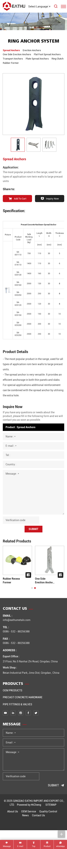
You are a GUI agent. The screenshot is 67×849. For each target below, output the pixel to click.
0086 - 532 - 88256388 (16, 631)
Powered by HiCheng (29, 804)
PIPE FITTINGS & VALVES (17, 704)
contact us (38, 815)
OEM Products (12, 690)
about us (12, 811)
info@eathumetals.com (16, 620)
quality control (48, 811)
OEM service (28, 811)
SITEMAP (50, 804)
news (25, 815)
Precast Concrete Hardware (22, 697)
